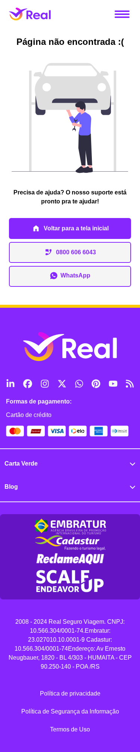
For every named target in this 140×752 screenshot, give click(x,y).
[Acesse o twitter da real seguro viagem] (61, 383)
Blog (11, 487)
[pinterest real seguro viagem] (95, 383)
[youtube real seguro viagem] (113, 383)
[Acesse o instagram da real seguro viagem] (44, 383)
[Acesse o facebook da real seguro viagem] (27, 383)
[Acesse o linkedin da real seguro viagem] (10, 383)
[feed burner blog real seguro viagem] (130, 383)
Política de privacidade (70, 693)
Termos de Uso (70, 729)
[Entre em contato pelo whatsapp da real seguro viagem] (79, 383)
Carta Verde (21, 463)
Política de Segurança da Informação (70, 711)
